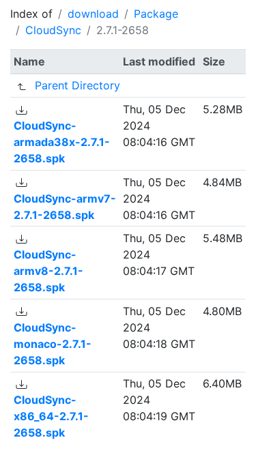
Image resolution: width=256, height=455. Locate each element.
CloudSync (53, 30)
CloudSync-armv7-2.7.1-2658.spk (65, 207)
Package (156, 13)
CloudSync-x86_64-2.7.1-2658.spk (51, 416)
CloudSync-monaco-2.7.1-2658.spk (52, 344)
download (93, 13)
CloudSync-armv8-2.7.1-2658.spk (48, 271)
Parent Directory (77, 85)
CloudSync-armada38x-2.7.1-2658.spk (62, 142)
